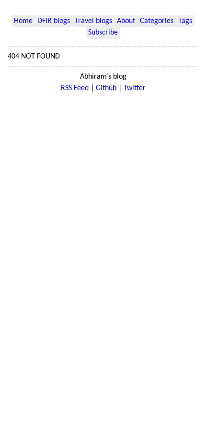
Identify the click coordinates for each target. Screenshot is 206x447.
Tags (185, 21)
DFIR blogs (53, 21)
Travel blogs (93, 21)
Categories (156, 21)
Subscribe (103, 32)
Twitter (135, 88)
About (126, 21)
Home (23, 21)
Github (106, 88)
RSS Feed (75, 88)
